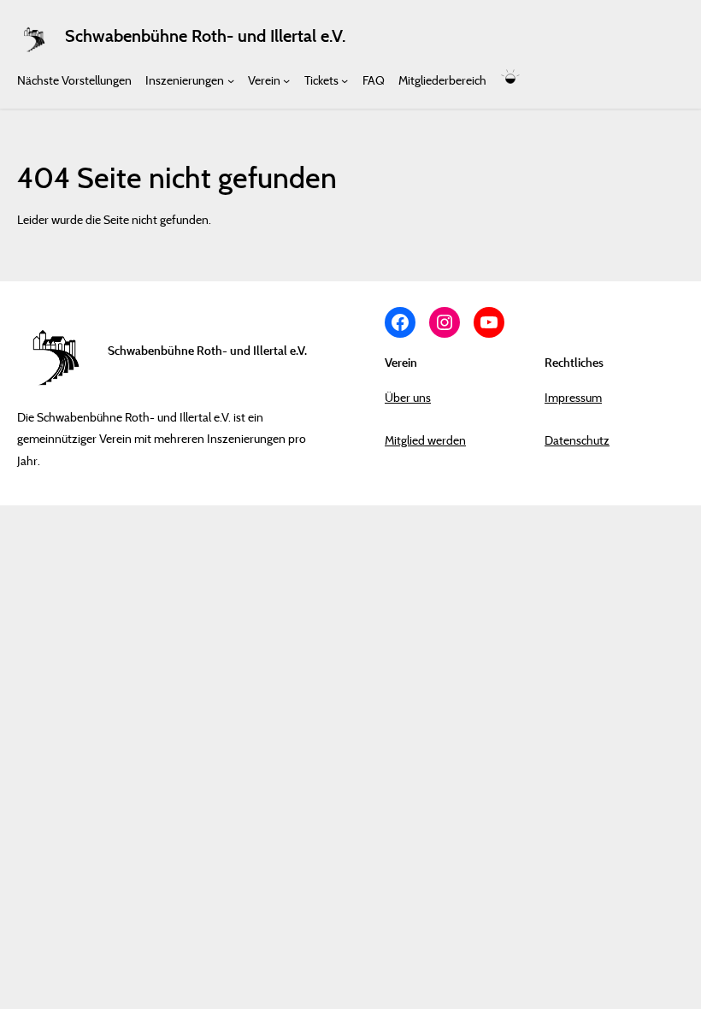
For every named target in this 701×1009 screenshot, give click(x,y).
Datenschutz (577, 440)
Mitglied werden (425, 440)
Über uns (408, 397)
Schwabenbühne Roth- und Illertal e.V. (205, 36)
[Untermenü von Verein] (286, 79)
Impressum (573, 397)
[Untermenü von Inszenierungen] (230, 79)
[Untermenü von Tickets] (344, 79)
